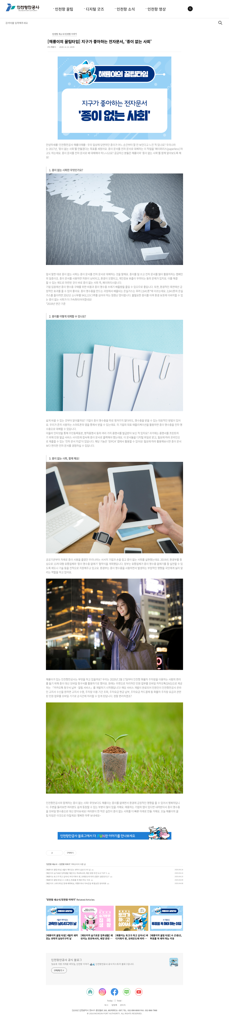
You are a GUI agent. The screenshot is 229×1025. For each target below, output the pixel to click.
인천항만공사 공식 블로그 (66, 960)
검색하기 (220, 23)
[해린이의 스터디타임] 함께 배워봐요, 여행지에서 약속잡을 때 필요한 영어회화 (76, 883)
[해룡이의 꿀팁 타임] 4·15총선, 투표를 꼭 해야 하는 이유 (68, 880)
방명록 (114, 1005)
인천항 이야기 (64, 864)
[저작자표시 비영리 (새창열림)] (79, 853)
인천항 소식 (126, 9)
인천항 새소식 (51, 864)
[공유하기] (55, 853)
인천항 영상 (157, 9)
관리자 (123, 1005)
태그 (106, 1005)
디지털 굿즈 (95, 9)
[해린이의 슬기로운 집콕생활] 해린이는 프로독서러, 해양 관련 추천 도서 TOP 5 (76, 873)
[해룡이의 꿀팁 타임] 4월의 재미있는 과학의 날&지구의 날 (68, 869)
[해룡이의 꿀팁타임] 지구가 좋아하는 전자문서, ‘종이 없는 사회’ (100, 41)
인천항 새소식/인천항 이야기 (64, 34)
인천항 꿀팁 (64, 9)
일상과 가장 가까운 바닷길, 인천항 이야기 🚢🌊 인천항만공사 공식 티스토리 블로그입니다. (92, 964)
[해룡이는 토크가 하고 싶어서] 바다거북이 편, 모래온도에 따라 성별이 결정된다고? (77, 876)
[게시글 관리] (59, 853)
